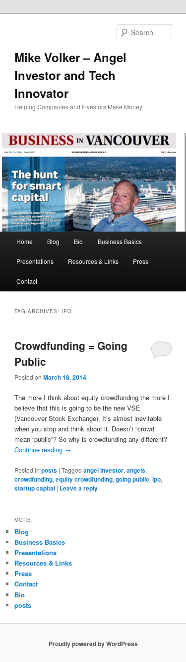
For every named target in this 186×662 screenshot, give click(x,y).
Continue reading (42, 449)
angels (135, 470)
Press (140, 261)
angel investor (103, 470)
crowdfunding (33, 479)
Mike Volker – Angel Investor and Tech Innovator (70, 75)
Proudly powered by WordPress (93, 643)
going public (132, 479)
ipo (156, 479)
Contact (26, 281)
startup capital (34, 488)
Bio (78, 241)
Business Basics (120, 241)
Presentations (35, 261)
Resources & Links (93, 261)
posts (49, 470)
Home (24, 241)
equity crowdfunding (84, 479)
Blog (53, 241)
